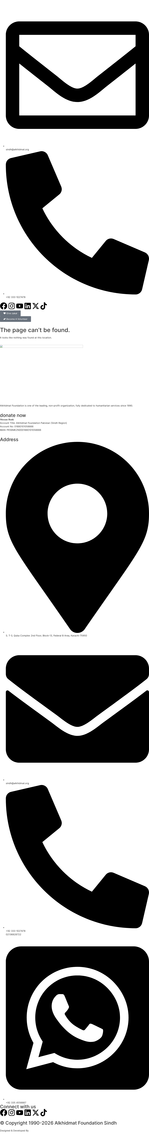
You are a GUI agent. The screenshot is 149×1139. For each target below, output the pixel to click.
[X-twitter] (35, 306)
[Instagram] (11, 306)
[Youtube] (19, 306)
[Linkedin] (27, 306)
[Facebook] (3, 306)
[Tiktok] (43, 306)
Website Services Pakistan (43, 1130)
